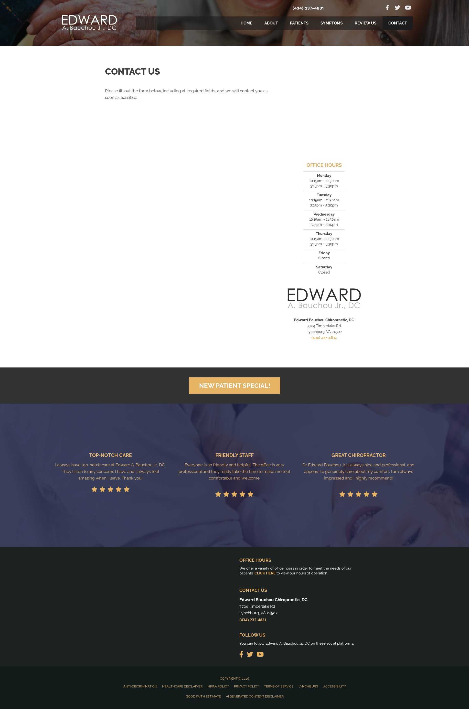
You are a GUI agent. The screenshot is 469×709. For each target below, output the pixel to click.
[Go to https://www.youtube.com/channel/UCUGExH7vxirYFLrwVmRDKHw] (407, 8)
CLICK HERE (265, 573)
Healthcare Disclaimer (182, 686)
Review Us (365, 23)
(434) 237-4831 (308, 8)
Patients (299, 23)
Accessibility (334, 686)
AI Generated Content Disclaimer (255, 696)
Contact (397, 23)
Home (246, 23)
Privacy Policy (246, 686)
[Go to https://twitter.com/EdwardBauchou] (397, 8)
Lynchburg (308, 686)
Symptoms (331, 23)
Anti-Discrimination (140, 686)
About (271, 23)
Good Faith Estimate (203, 696)
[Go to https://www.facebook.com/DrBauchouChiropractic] (387, 8)
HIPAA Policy (218, 686)
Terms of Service (278, 686)
